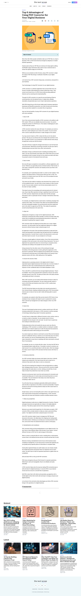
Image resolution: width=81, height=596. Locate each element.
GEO (42, 555)
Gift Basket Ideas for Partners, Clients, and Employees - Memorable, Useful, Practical (68, 522)
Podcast (44, 6)
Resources (49, 6)
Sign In (69, 2)
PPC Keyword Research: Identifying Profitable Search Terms (30, 558)
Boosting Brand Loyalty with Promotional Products (48, 521)
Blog (39, 6)
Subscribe (74, 2)
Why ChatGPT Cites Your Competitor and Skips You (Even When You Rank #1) (49, 558)
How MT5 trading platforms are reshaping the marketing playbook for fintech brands (11, 522)
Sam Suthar (6, 568)
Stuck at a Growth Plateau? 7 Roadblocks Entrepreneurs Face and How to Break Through (68, 559)
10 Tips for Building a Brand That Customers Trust (10, 558)
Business (5, 555)
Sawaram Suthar (63, 533)
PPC (23, 555)
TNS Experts (24, 20)
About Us (35, 6)
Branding (24, 10)
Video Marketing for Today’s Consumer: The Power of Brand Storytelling (29, 522)
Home (31, 6)
